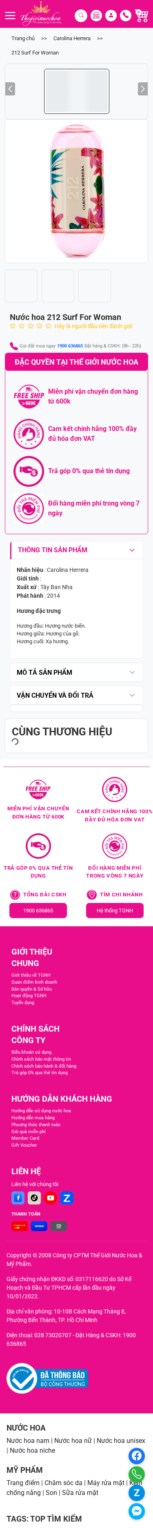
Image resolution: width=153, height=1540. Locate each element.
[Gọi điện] (137, 1474)
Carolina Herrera (72, 38)
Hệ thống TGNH (115, 910)
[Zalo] (66, 1197)
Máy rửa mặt (105, 1483)
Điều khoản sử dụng (31, 1052)
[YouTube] (50, 1197)
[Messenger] (137, 1511)
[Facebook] (17, 1197)
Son (51, 1493)
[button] (76, 191)
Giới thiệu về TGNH (31, 975)
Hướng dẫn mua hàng (33, 1117)
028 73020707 (52, 1335)
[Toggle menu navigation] (10, 16)
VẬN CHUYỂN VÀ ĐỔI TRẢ (55, 695)
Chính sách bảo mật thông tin (41, 1059)
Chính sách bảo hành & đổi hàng (43, 1066)
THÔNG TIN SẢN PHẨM (52, 550)
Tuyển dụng (22, 1002)
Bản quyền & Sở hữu (31, 989)
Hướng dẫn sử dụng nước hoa (41, 1111)
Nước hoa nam (28, 1441)
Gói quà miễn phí (28, 1131)
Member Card (25, 1138)
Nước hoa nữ (73, 1441)
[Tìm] (81, 16)
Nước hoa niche (32, 1450)
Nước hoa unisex (121, 1441)
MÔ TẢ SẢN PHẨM (44, 672)
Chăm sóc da (63, 1483)
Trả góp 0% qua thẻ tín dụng (39, 1072)
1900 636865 (70, 346)
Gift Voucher (24, 1145)
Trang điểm (23, 1483)
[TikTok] (34, 1197)
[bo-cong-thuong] (47, 1378)
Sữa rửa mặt (80, 1493)
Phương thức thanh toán (35, 1124)
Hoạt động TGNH (29, 995)
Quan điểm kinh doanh (34, 982)
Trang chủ (23, 38)
